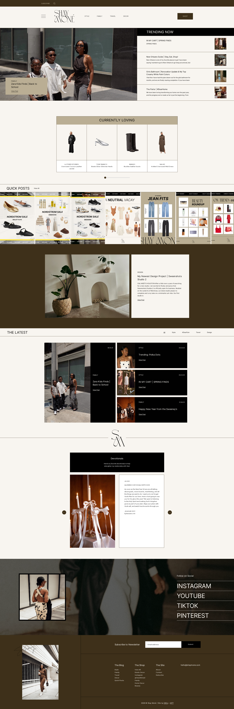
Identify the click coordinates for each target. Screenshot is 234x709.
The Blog (119, 665)
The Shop (140, 665)
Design (140, 272)
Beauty (137, 686)
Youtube (191, 595)
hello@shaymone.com (190, 665)
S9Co (166, 703)
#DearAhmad (140, 678)
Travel (117, 675)
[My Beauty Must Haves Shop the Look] (181, 243)
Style (141, 348)
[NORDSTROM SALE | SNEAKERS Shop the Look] (75, 243)
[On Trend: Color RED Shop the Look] (216, 243)
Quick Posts (119, 680)
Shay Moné (220, 596)
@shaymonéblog (218, 606)
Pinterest (193, 615)
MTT (172, 703)
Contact (159, 672)
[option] (117, 511)
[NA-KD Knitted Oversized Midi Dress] (162, 142)
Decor (117, 678)
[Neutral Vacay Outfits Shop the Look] (110, 243)
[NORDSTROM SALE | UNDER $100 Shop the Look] (40, 243)
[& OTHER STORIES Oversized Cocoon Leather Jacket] (72, 142)
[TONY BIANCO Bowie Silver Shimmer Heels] (102, 142)
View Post (14, 91)
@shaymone (219, 586)
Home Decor (139, 683)
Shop (185, 16)
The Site (160, 665)
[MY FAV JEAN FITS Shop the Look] (145, 243)
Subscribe (160, 675)
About (158, 670)
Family (14, 81)
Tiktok (187, 605)
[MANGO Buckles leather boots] (132, 142)
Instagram (194, 586)
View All (36, 188)
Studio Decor (140, 672)
